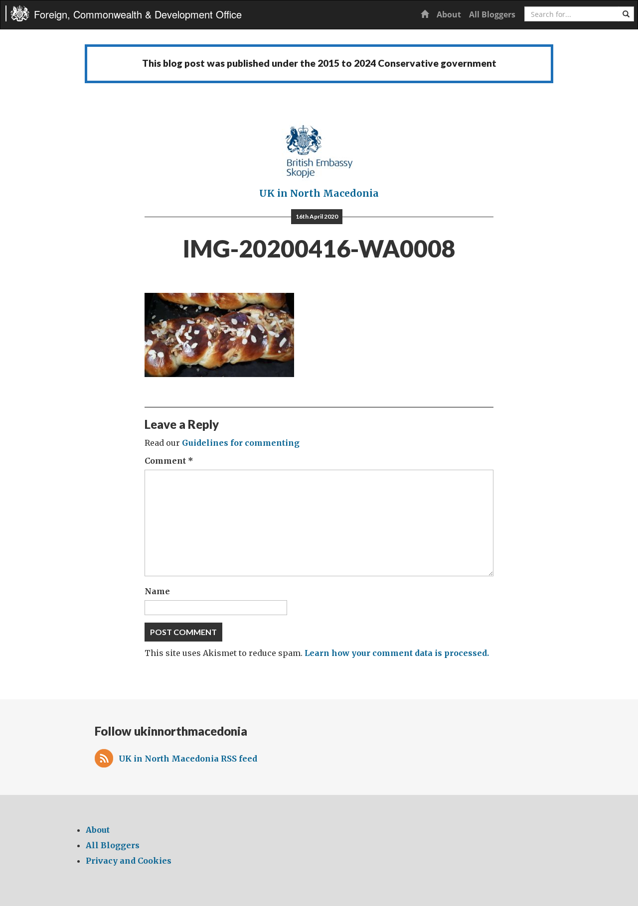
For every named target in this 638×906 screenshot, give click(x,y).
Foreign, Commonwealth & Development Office (138, 14)
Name (157, 591)
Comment (169, 461)
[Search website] (626, 13)
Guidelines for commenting (241, 443)
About (449, 14)
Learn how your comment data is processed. (397, 653)
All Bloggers (492, 14)
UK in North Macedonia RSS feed (188, 759)
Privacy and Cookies (128, 861)
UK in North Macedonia (319, 193)
